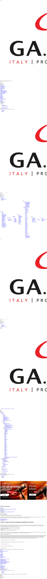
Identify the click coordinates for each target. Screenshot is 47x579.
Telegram (3, 476)
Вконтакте (3, 110)
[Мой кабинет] (0, 324)
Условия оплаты (2, 565)
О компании (1, 553)
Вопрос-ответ (2, 567)
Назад (4, 414)
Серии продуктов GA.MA (8, 424)
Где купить (1, 551)
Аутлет (1, 549)
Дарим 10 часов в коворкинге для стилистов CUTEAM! (7, 511)
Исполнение (1, 555)
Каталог (4, 415)
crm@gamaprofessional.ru (4, 108)
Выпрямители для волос (3, 560)
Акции (4, 463)
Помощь (1, 564)
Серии (4, 422)
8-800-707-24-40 (2, 101)
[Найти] (1, 82)
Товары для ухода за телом (3, 563)
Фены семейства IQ (2, 510)
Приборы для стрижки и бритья (4, 562)
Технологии (1, 556)
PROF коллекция (5, 460)
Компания (1, 552)
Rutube (2, 111)
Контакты (1, 554)
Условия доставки (2, 566)
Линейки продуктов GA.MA (8, 429)
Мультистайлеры (2, 559)
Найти (1, 575)
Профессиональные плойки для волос (5, 561)
